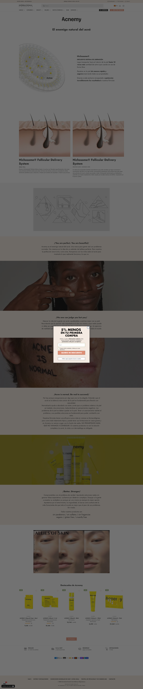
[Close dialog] (88, 327)
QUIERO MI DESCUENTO (71, 353)
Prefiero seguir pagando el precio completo (71, 358)
